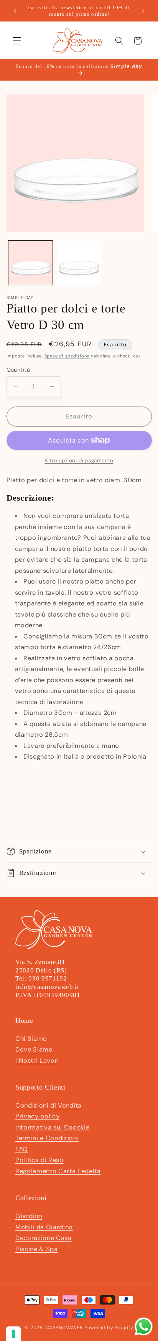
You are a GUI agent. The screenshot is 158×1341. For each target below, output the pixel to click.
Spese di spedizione (67, 356)
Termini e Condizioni (47, 1138)
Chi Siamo (31, 1039)
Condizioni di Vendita (48, 1105)
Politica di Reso (39, 1160)
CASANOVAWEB (64, 1327)
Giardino (28, 1216)
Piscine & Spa (36, 1249)
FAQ (21, 1149)
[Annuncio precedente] (15, 10)
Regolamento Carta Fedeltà (58, 1171)
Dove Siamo (34, 1049)
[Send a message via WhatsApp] (143, 1326)
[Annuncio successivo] (143, 10)
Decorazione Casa (43, 1238)
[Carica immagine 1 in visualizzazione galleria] (30, 263)
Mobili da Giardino (44, 1227)
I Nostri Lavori (37, 1061)
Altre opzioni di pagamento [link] (78, 460)
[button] (17, 40)
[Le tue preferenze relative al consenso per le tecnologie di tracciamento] (13, 1333)
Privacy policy (37, 1116)
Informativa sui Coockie (52, 1127)
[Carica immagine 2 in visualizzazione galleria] (79, 263)
